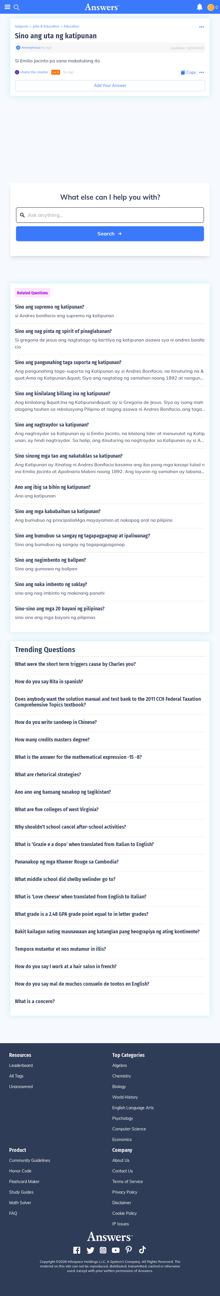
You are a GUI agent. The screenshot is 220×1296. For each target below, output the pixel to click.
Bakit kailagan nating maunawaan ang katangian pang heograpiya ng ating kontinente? (107, 931)
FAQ (13, 1213)
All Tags (16, 1076)
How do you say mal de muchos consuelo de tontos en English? (82, 984)
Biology (119, 1086)
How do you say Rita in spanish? (49, 681)
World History (125, 1097)
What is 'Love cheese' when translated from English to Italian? (80, 897)
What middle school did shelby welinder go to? (65, 879)
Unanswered (21, 1086)
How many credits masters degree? (52, 740)
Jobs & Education (46, 26)
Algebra (119, 1065)
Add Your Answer (110, 85)
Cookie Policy (124, 1213)
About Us (120, 1160)
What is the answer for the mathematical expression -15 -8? (78, 757)
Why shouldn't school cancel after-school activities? (70, 827)
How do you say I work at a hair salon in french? (66, 966)
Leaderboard (21, 1065)
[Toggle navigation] (7, 7)
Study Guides (21, 1192)
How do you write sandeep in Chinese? (56, 722)
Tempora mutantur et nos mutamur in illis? (60, 949)
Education (71, 26)
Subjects (21, 26)
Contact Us (122, 1171)
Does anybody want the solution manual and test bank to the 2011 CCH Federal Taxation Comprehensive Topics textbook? (108, 702)
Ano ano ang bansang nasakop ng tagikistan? (63, 792)
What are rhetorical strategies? (48, 774)
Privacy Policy (124, 1192)
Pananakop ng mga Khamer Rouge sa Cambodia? (67, 862)
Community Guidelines (29, 1160)
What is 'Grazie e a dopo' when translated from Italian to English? (84, 844)
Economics (122, 1139)
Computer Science (129, 1129)
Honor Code (20, 1171)
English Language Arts (133, 1107)
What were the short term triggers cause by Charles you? (75, 664)
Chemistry (121, 1076)
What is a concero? (35, 1001)
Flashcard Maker (24, 1181)
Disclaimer (121, 1202)
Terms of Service (127, 1181)
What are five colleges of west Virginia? (57, 809)
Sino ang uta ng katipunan (56, 35)
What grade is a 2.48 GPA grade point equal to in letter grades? (81, 914)
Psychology (122, 1118)
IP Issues (120, 1223)
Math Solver (20, 1202)
